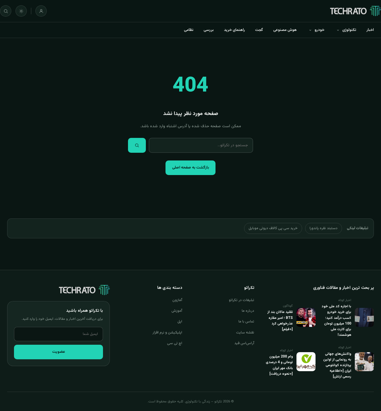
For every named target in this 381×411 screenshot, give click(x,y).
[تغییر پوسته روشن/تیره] (21, 11)
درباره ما (248, 311)
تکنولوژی (349, 30)
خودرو (319, 30)
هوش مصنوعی (285, 30)
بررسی (209, 30)
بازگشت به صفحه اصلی (190, 168)
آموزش (176, 311)
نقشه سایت (245, 333)
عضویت (58, 352)
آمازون (177, 300)
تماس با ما (246, 322)
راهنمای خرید (234, 30)
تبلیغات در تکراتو (241, 300)
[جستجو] (5, 11)
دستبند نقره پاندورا (324, 228)
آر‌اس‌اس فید (244, 343)
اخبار (370, 30)
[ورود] (41, 11)
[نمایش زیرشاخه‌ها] (338, 30)
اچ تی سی (174, 343)
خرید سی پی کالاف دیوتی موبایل (273, 228)
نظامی (188, 30)
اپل (179, 322)
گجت (259, 30)
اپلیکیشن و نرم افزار (167, 333)
